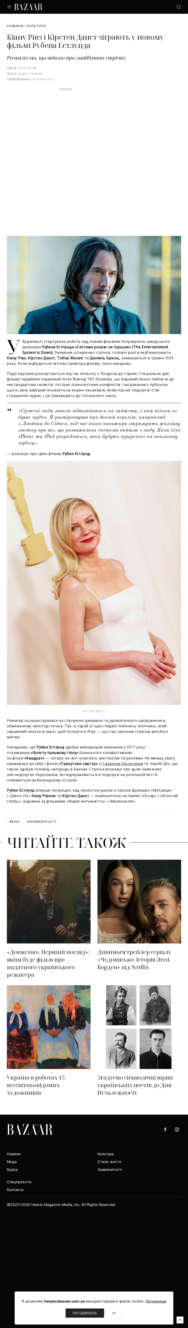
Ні (114, 1313)
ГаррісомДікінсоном (123, 763)
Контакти (15, 1189)
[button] (180, 1320)
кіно (14, 821)
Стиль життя (109, 1161)
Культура (36, 25)
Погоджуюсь (85, 1313)
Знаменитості (109, 1169)
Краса (12, 1169)
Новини (15, 25)
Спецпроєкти (19, 1182)
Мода (12, 1161)
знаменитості (41, 821)
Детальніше (155, 1301)
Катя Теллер (27, 68)
